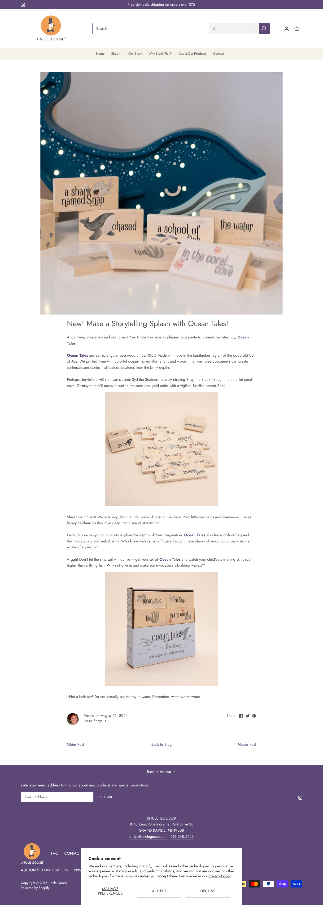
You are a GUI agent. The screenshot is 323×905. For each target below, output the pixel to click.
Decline (207, 891)
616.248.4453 (182, 836)
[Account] (286, 28)
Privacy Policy (220, 876)
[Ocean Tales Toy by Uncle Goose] (161, 504)
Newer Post (247, 744)
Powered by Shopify (35, 887)
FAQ (54, 853)
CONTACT (72, 853)
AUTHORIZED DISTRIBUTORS (44, 870)
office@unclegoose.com (148, 836)
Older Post (75, 744)
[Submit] (264, 28)
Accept (159, 891)
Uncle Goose (57, 882)
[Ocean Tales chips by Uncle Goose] (161, 684)
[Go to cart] (297, 28)
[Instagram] (23, 4)
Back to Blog (161, 744)
